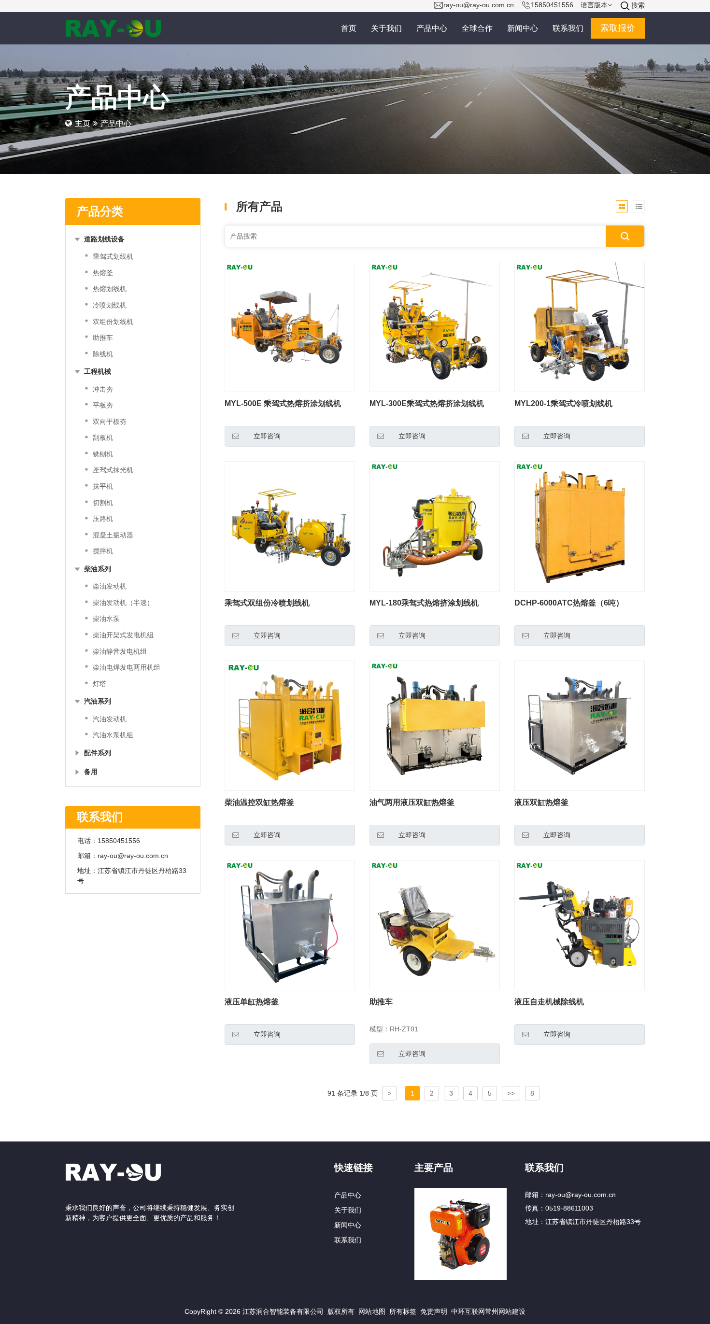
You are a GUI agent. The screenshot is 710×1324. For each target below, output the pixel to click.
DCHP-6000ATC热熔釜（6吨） (569, 603)
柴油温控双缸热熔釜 (259, 802)
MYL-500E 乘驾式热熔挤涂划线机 (283, 403)
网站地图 (371, 1311)
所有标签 (402, 1311)
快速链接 (353, 1167)
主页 (82, 123)
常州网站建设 (505, 1311)
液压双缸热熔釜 (541, 802)
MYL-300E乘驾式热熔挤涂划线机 (426, 403)
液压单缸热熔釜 (252, 1002)
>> (511, 1093)
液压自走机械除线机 (549, 1002)
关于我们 (347, 1210)
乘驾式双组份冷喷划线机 (267, 603)
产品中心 (347, 1195)
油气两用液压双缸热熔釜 (411, 802)
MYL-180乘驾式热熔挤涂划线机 (424, 603)
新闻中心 (347, 1225)
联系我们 (347, 1240)
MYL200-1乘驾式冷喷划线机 (563, 403)
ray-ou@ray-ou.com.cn (133, 855)
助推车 (381, 1002)
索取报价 (617, 28)
